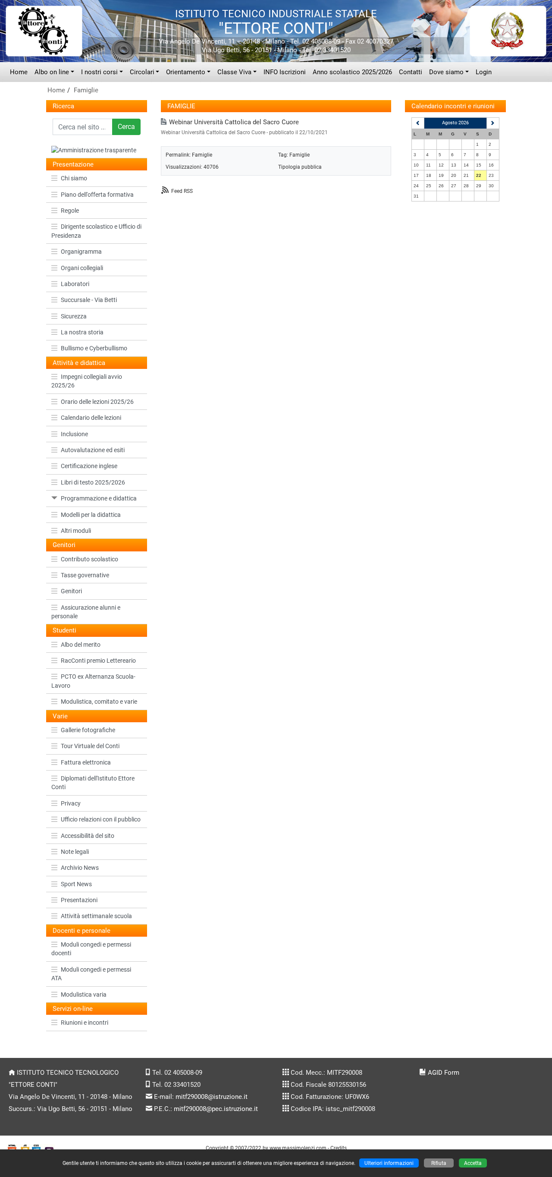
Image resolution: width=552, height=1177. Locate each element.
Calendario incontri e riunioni (453, 106)
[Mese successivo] (493, 123)
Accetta (473, 1163)
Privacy (71, 803)
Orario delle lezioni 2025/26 (97, 401)
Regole (70, 210)
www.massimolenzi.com (298, 1148)
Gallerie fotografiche (88, 730)
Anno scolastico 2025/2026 (352, 72)
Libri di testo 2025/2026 (93, 482)
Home (19, 72)
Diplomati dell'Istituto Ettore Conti (93, 782)
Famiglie (86, 90)
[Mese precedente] (418, 123)
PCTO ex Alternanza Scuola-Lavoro (93, 681)
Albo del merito (80, 644)
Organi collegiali (82, 267)
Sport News (76, 884)
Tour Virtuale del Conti (90, 746)
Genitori (71, 591)
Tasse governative (85, 575)
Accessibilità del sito (87, 835)
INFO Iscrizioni (284, 72)
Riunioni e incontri (84, 1022)
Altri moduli (76, 530)
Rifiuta (438, 1163)
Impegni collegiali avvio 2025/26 (86, 381)
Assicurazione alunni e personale (85, 612)
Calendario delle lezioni (91, 417)
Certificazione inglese (89, 466)
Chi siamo (74, 178)
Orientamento (185, 72)
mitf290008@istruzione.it (212, 1097)
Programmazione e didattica (99, 498)
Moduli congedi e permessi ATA (91, 974)
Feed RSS (182, 191)
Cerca (126, 127)
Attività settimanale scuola (96, 916)
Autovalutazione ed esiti (93, 450)
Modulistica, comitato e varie (99, 701)
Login (484, 72)
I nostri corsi (99, 72)
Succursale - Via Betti (89, 299)
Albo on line (51, 72)
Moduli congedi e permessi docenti (91, 949)
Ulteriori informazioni (389, 1163)
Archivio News (80, 867)
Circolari (142, 72)
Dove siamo (446, 72)
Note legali (75, 851)
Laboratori (75, 283)
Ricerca (63, 106)
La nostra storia (82, 332)
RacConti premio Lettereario (98, 660)
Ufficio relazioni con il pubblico (101, 819)
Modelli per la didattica (91, 514)
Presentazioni (79, 900)
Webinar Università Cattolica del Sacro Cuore (234, 122)
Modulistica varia (84, 994)
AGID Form (443, 1072)
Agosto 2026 (455, 123)
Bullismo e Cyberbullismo (94, 348)
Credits (338, 1148)
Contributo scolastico (89, 559)
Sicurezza (74, 316)
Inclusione (74, 434)
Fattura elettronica (86, 762)
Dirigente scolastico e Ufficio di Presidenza (96, 231)
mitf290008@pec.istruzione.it (216, 1109)
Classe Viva (234, 72)
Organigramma (81, 251)
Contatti (410, 72)
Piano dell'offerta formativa (97, 194)
